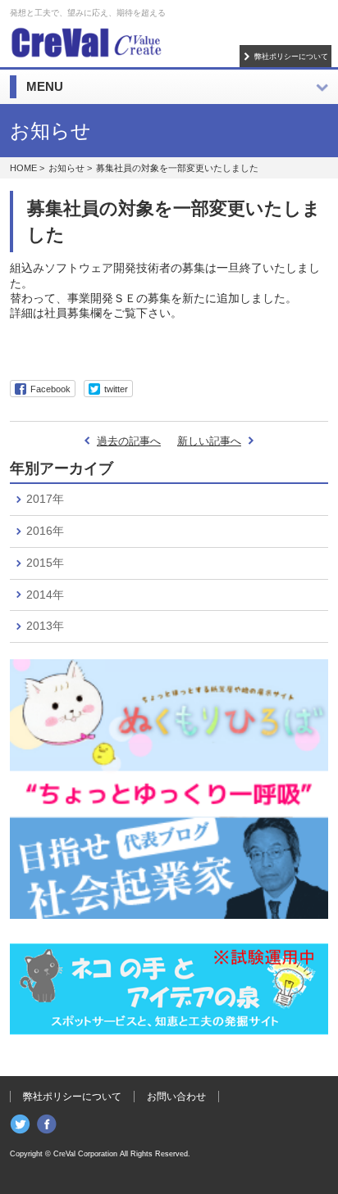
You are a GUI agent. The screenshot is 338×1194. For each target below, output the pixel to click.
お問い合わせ (176, 1096)
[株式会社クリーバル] (86, 40)
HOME (23, 168)
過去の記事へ (129, 441)
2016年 (45, 530)
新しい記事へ (209, 441)
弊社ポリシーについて (291, 56)
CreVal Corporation (85, 1154)
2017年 (45, 498)
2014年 (45, 594)
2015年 (45, 562)
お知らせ (66, 168)
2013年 (45, 625)
